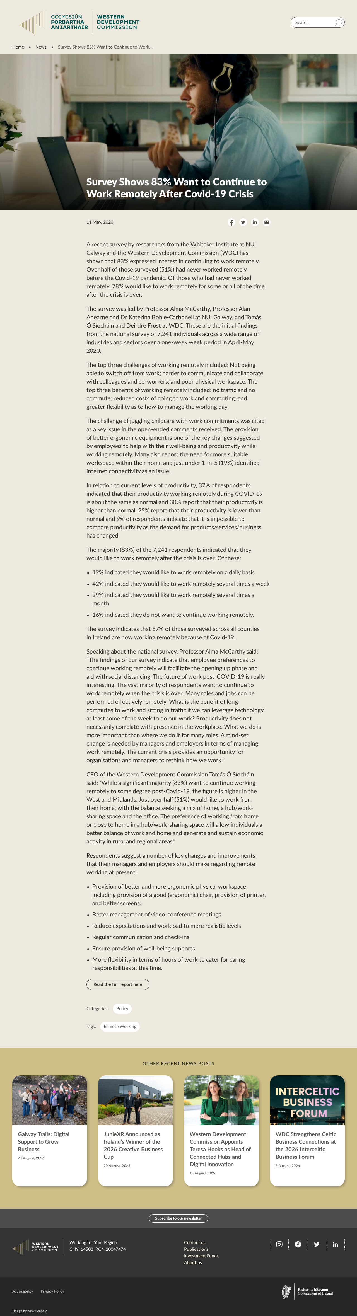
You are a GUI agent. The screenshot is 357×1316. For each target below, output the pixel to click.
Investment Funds (201, 1256)
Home (18, 47)
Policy (122, 1009)
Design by (29, 1311)
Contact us (195, 1242)
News (41, 47)
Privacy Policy (52, 1291)
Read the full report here (118, 984)
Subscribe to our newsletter (178, 1218)
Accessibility (22, 1291)
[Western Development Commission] (79, 22)
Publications (196, 1249)
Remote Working (120, 1026)
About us (193, 1263)
